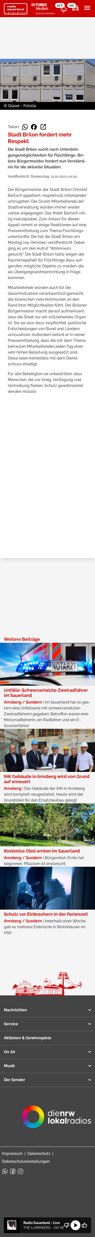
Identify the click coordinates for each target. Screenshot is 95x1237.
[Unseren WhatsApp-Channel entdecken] (5, 1171)
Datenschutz (39, 1153)
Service (11, 1024)
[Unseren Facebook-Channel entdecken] (13, 1171)
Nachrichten (15, 1010)
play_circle (75, 1225)
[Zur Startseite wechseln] (15, 9)
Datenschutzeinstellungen (26, 1161)
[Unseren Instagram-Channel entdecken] (20, 1171)
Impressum (12, 1153)
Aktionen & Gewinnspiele (27, 1038)
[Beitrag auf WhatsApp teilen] (25, 127)
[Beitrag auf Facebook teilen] (34, 127)
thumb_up (84, 1225)
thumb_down (67, 1225)
